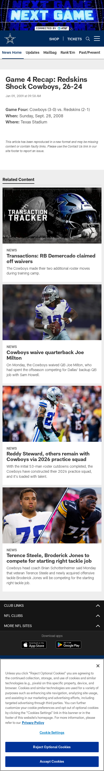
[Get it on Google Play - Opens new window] (68, 647)
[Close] (97, 665)
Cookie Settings (52, 732)
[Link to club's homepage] (10, 36)
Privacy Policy (33, 723)
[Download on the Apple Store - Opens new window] (33, 645)
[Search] (88, 38)
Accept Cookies (52, 761)
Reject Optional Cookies (52, 747)
